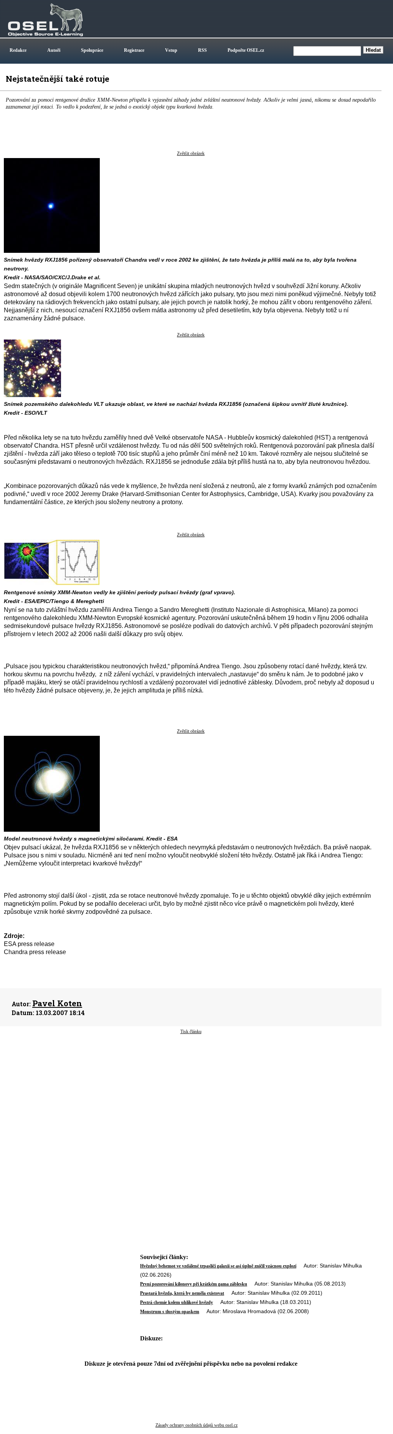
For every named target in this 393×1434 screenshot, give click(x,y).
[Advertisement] (190, 1096)
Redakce (18, 50)
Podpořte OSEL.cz (246, 50)
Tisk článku (190, 1031)
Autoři (53, 50)
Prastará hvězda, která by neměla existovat (182, 1293)
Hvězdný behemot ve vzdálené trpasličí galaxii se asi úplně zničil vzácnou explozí (218, 1266)
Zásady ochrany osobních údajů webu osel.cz (196, 1425)
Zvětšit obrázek (191, 153)
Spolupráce (92, 50)
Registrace (134, 50)
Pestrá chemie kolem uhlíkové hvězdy (176, 1302)
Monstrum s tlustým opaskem (169, 1311)
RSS (202, 50)
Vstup (171, 50)
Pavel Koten (57, 1003)
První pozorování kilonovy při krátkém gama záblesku (193, 1284)
